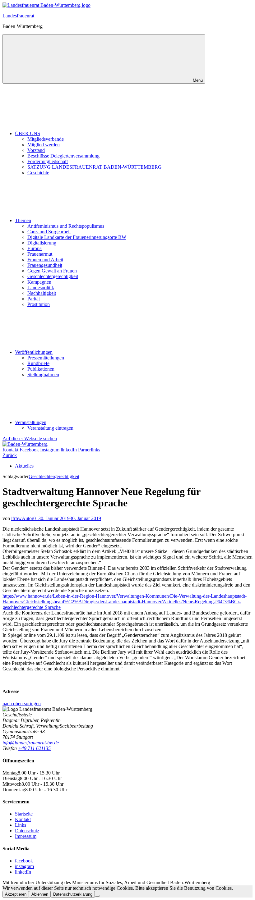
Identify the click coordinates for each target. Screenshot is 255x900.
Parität (33, 298)
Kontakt (23, 819)
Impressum (25, 836)
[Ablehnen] (97, 896)
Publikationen (40, 369)
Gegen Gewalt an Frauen (52, 270)
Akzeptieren (15, 894)
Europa (34, 248)
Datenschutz (27, 830)
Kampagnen (39, 282)
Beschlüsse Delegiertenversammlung (63, 155)
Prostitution (38, 304)
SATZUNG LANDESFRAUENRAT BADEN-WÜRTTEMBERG (94, 167)
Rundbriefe (38, 363)
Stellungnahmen (43, 374)
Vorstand (36, 150)
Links (20, 825)
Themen (23, 220)
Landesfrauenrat (18, 15)
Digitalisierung (41, 242)
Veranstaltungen (30, 422)
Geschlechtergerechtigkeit (52, 276)
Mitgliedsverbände (45, 139)
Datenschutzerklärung (72, 894)
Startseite (24, 813)
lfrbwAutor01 (24, 518)
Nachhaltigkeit (41, 293)
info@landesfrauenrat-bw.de (30, 742)
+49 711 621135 (34, 748)
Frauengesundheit (44, 265)
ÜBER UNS (27, 133)
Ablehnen (39, 894)
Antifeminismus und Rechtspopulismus (65, 226)
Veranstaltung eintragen (50, 428)
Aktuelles (24, 465)
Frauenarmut (39, 254)
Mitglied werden (43, 144)
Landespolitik (40, 287)
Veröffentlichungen (34, 352)
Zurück (9, 455)
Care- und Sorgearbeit (49, 231)
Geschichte (38, 172)
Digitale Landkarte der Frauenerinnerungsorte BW (76, 237)
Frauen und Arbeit (45, 259)
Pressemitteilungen (45, 357)
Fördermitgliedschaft (47, 161)
